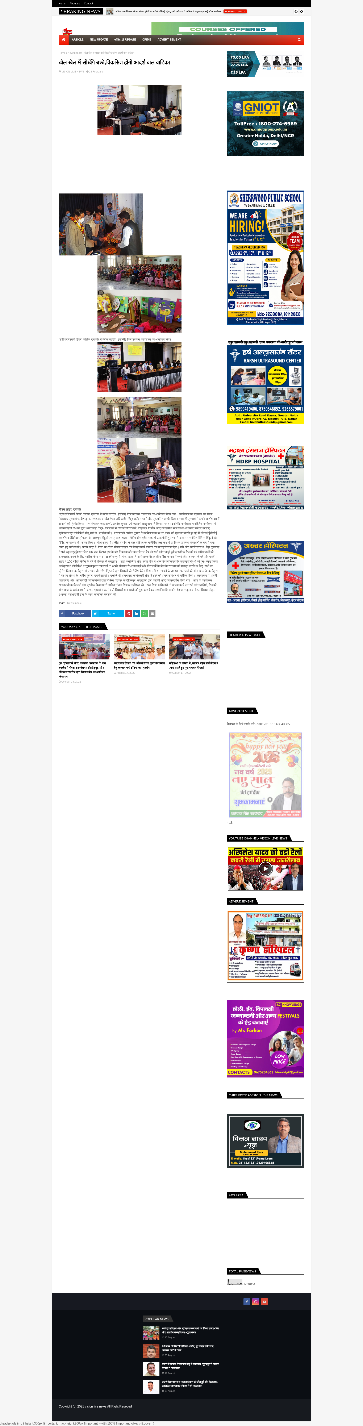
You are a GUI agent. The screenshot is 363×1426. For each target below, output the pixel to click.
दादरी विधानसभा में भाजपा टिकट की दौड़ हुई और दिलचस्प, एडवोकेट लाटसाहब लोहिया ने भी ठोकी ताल (190, 1384)
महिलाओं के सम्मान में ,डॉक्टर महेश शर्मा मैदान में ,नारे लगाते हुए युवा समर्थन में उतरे (193, 665)
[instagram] (255, 1301)
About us (75, 3)
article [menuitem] (78, 39)
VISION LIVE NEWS (73, 71)
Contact (88, 3)
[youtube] (264, 1301)
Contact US (297, 1415)
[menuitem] (64, 40)
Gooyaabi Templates (127, 1415)
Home (62, 3)
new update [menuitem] (99, 39)
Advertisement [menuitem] (169, 39)
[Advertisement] (139, 164)
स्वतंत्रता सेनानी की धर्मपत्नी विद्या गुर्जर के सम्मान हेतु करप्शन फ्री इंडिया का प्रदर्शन (139, 665)
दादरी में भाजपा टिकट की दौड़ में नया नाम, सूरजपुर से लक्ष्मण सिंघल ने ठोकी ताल (190, 1366)
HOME (269, 1415)
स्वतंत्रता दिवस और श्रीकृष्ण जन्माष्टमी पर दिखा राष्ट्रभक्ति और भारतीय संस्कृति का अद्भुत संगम (190, 1330)
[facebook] (246, 1301)
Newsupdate (75, 52)
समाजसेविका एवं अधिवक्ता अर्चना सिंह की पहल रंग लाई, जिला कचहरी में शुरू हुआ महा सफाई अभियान (163, 12)
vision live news (96, 1406)
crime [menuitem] (146, 39)
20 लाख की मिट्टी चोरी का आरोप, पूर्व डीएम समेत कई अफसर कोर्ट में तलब (187, 1348)
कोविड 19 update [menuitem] (125, 39)
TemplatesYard (88, 1415)
